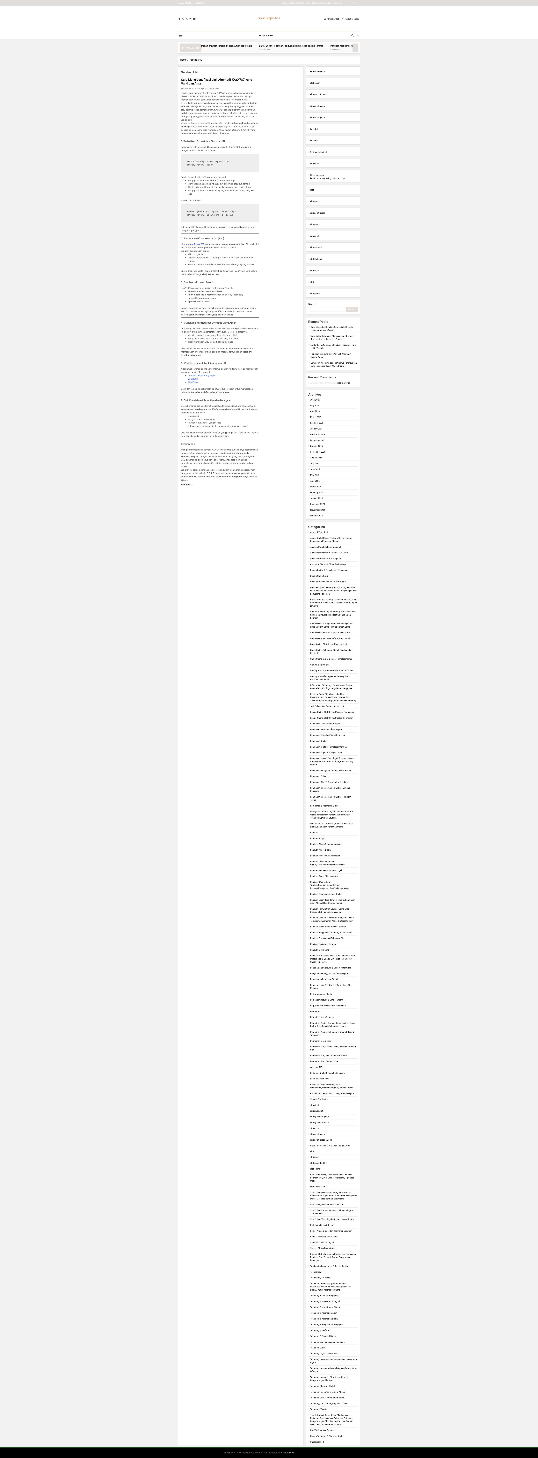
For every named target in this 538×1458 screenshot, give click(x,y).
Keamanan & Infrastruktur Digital (325, 723)
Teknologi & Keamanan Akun (323, 1313)
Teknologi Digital (318, 1348)
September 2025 (317, 452)
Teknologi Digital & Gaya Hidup (324, 1353)
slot (312, 190)
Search (312, 304)
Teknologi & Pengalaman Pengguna (326, 1324)
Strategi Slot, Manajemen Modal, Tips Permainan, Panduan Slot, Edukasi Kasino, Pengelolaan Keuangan (333, 1257)
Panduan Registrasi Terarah (323, 944)
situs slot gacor (317, 106)
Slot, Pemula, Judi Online (321, 1225)
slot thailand (316, 259)
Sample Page (266, 35)
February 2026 (316, 423)
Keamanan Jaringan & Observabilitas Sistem (330, 770)
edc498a (187, 88)
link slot (314, 129)
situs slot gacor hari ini (321, 1140)
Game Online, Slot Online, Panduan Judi (328, 644)
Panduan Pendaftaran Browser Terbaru (328, 926)
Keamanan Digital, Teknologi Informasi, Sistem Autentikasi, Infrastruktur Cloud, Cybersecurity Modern (332, 761)
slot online (315, 1169)
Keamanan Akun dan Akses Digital (326, 729)
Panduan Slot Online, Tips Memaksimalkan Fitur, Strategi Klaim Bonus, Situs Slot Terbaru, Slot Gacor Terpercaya (332, 958)
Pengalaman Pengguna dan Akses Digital (329, 973)
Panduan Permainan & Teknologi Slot (327, 938)
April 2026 (315, 411)
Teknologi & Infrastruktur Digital (325, 1301)
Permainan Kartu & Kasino (322, 1017)
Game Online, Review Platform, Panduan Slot (331, 638)
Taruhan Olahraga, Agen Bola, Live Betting (329, 1266)
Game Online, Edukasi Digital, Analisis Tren (330, 632)
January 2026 (316, 429)
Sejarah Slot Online (319, 1099)
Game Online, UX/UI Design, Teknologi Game (331, 659)
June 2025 (315, 469)
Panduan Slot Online (319, 950)
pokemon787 (316, 1067)
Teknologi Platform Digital (322, 1386)
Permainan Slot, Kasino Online (324, 1061)
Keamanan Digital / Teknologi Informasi (328, 747)
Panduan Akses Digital (320, 850)
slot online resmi (318, 1186)
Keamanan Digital (318, 741)
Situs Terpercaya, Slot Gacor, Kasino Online (330, 1145)
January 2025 (316, 498)
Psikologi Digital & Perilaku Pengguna (327, 1073)
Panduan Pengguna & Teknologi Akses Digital (331, 932)
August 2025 (316, 457)
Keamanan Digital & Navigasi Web (326, 752)
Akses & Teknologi (319, 532)
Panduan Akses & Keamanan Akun (326, 844)
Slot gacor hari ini (318, 152)
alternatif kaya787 (195, 244)
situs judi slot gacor (319, 1116)
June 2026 (315, 400)
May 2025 (314, 475)
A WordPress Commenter (322, 382)
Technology (315, 1272)
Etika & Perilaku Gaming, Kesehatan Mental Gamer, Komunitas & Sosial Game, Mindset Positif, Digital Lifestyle (333, 602)
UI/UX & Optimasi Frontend (322, 1430)
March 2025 (315, 486)
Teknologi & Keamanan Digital (324, 1319)
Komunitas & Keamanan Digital (324, 806)
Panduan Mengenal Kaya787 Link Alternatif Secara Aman (226, 45)
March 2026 (315, 417)
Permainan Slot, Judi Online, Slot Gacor (328, 1055)
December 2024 (317, 504)
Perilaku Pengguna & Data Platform (326, 1000)
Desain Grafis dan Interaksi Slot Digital (328, 581)
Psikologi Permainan (320, 1078)
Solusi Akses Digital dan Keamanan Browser (331, 1231)
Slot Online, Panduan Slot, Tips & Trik (327, 1204)
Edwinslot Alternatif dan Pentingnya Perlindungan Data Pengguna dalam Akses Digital (305, 45)
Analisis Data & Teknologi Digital (325, 547)
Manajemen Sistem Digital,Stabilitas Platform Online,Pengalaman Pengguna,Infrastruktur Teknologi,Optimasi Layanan (331, 814)
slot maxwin (316, 247)
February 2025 (316, 492)
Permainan (315, 1011)
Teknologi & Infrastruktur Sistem (325, 1307)
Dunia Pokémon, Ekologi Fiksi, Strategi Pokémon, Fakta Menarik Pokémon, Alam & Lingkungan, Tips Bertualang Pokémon (333, 590)
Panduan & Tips (317, 838)
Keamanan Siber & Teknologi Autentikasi (329, 782)
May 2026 (314, 405)
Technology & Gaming (320, 1277)
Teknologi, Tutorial (319, 1409)
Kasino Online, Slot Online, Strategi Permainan (331, 718)
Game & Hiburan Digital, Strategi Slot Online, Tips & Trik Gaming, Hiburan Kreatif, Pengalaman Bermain (333, 614)
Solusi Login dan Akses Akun (324, 1236)
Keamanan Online (318, 776)
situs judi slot (316, 1111)
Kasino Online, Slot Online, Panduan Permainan (332, 712)
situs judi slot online (319, 1122)
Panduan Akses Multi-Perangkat (325, 855)
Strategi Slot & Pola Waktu (322, 1248)
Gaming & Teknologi (319, 665)
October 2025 (316, 446)
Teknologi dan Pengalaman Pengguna (327, 1342)
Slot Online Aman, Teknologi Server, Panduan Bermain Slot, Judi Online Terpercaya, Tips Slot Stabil (332, 1177)
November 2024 (317, 510)
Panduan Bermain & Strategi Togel (326, 870)
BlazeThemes (287, 1452)
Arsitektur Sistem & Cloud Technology (328, 564)
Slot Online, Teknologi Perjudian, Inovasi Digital (332, 1219)
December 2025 (317, 434)
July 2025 (314, 463)
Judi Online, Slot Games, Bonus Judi (327, 706)
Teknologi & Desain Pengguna (324, 1295)
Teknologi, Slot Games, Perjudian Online (328, 1403)
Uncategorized (317, 1442)
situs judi (314, 1105)
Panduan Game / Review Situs (324, 876)
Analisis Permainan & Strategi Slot (326, 558)
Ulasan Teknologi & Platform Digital (327, 1436)
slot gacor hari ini (318, 94)
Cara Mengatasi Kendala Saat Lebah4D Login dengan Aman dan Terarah (307, 1)
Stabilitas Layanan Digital (322, 1242)
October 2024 (316, 515)
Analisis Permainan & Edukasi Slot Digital (329, 552)
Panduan (314, 832)
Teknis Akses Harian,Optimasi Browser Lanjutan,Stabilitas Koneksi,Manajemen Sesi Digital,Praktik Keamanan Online (331, 1286)
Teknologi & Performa (320, 1330)
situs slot (314, 163)
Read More (186, 484)
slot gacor (315, 83)
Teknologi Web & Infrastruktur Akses (327, 1397)
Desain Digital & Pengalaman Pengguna (328, 570)
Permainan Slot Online (320, 1041)
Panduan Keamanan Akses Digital (326, 894)
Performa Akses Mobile (321, 994)
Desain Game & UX (319, 576)
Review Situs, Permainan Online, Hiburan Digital (332, 1093)
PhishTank (193, 382)
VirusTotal (193, 379)
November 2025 (317, 440)
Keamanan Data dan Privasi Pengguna (327, 735)
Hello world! (344, 383)
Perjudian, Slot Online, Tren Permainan (328, 1005)
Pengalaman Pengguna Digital (324, 979)
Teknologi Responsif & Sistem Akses (327, 1392)
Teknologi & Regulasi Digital (323, 1336)
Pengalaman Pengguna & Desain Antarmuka (330, 968)
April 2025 (315, 481)
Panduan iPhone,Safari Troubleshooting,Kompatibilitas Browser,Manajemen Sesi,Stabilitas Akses (329, 885)
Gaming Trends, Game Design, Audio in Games (331, 670)
